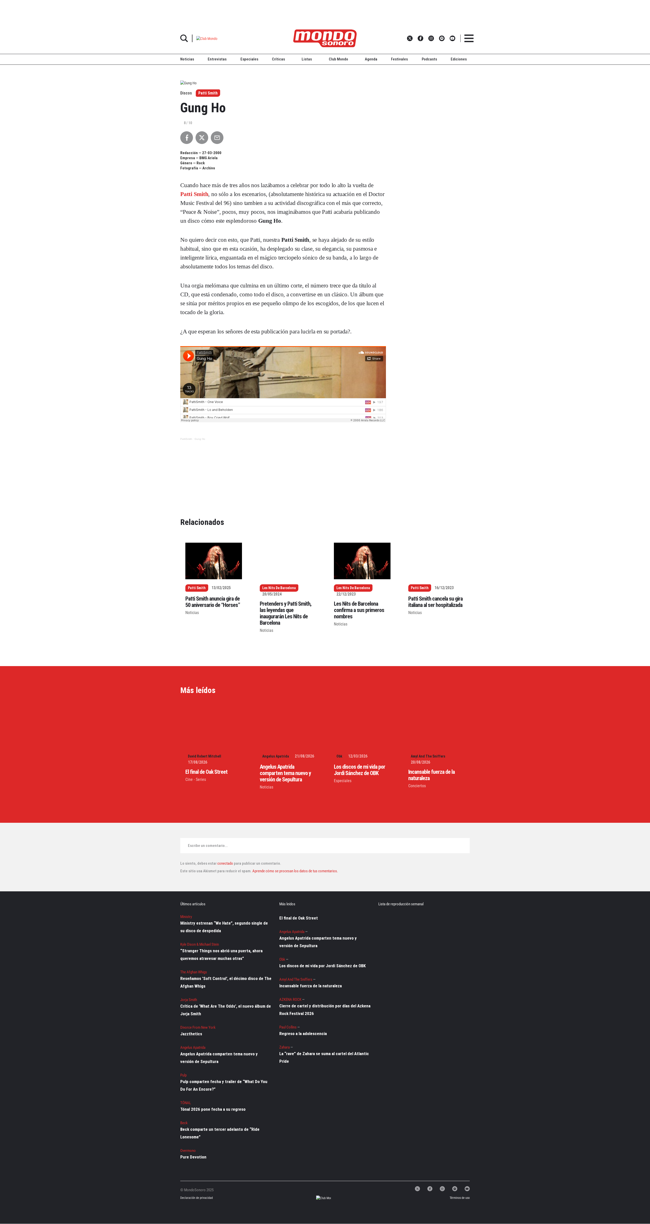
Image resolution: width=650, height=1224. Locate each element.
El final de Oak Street (206, 772)
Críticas (278, 59)
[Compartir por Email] (217, 137)
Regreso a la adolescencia (303, 1033)
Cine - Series (195, 779)
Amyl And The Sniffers (428, 756)
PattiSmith (186, 439)
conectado (225, 863)
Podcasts (429, 59)
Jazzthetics (191, 1033)
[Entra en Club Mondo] (319, 1198)
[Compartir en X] (202, 137)
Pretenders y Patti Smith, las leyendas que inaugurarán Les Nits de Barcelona (285, 613)
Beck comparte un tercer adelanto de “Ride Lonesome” (219, 1133)
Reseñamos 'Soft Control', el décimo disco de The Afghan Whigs (225, 982)
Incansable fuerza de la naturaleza (310, 985)
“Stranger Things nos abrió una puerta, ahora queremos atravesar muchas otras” (221, 954)
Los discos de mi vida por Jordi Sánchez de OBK (359, 770)
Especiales (249, 59)
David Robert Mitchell (204, 756)
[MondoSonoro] (325, 38)
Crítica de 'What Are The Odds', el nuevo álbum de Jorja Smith (225, 1010)
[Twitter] (417, 1188)
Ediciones (459, 59)
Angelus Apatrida (275, 756)
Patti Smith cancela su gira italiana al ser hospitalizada (435, 601)
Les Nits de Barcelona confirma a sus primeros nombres (359, 610)
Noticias (187, 59)
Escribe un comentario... (208, 845)
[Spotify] (454, 1188)
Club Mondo (338, 59)
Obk (339, 756)
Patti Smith (208, 93)
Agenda (371, 59)
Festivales (399, 59)
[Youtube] (467, 1188)
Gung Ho (199, 439)
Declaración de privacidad (196, 1198)
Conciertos (417, 785)
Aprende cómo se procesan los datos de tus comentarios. (295, 871)
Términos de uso (460, 1198)
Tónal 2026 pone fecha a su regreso (213, 1109)
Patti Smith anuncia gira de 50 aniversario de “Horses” (212, 601)
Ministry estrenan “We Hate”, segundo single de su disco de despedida (224, 927)
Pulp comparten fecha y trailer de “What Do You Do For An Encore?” (223, 1085)
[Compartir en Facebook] (186, 137)
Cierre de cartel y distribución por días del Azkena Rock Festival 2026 (324, 1009)
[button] (206, 38)
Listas (307, 59)
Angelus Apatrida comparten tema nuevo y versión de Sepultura (285, 773)
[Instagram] (442, 1188)
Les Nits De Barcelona (279, 588)
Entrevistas (217, 59)
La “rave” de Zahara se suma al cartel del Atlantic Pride (324, 1057)
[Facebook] (429, 1188)
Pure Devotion (193, 1156)
